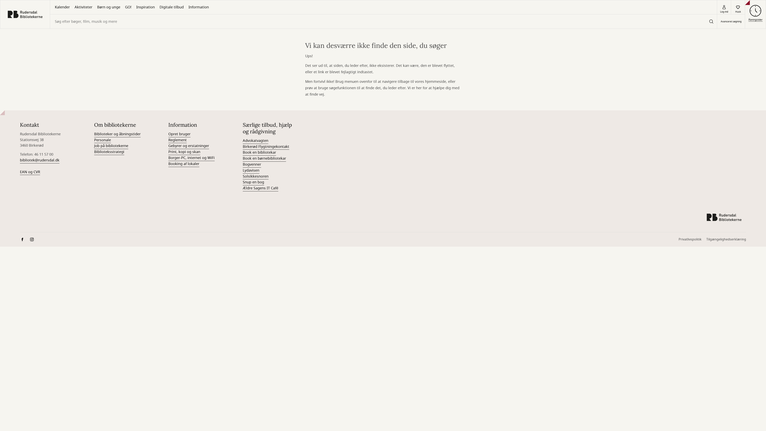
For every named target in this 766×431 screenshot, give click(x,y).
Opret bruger (179, 134)
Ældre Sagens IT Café (260, 188)
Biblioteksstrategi (109, 151)
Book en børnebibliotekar (264, 158)
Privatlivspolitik (690, 239)
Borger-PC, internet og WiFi (191, 157)
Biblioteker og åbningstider (117, 134)
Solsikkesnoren (255, 176)
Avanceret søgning (731, 21)
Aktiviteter (83, 7)
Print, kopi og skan (184, 151)
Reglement (177, 140)
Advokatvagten (255, 140)
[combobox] (383, 21)
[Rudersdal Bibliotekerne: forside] (25, 14)
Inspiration (145, 7)
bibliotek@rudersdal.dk (39, 160)
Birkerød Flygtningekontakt (266, 146)
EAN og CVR (30, 172)
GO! (128, 7)
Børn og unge (108, 7)
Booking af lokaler (183, 163)
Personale (102, 140)
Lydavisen (251, 170)
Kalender (62, 7)
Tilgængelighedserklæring (726, 239)
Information (199, 7)
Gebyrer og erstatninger (188, 145)
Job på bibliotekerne (111, 145)
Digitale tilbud (172, 7)
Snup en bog (253, 182)
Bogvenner (252, 164)
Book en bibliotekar (259, 152)
